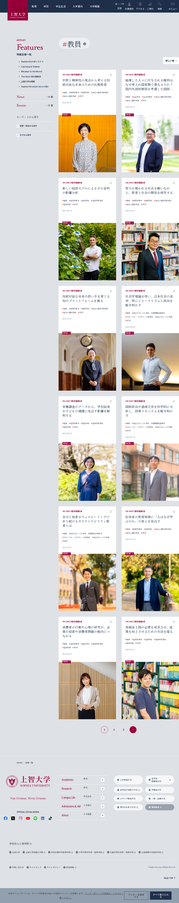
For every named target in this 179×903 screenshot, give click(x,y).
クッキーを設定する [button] (136, 895)
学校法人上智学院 (19, 843)
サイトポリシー (54, 867)
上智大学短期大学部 (35, 852)
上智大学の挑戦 (28, 81)
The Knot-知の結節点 (31, 76)
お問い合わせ (18, 867)
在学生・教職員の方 (156, 780)
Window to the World (31, 71)
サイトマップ (35, 867)
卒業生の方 (156, 789)
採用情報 (70, 867)
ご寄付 (150, 8)
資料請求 (155, 807)
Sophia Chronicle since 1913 (34, 86)
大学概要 (96, 6)
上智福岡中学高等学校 (151, 852)
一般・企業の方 (158, 798)
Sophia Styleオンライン (32, 61)
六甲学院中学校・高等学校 (90, 852)
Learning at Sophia (30, 66)
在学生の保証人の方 (129, 789)
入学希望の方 (126, 779)
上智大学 (16, 852)
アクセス (140, 8)
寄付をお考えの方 (128, 807)
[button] (110, 74)
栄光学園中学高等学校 (61, 852)
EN (123, 4)
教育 (36, 6)
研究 (48, 6)
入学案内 (79, 6)
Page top (168, 878)
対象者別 (129, 8)
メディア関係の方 (128, 798)
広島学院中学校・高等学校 (122, 852)
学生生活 (62, 6)
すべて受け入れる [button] (161, 895)
